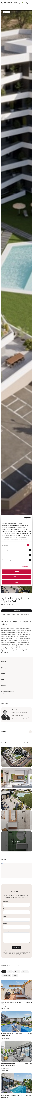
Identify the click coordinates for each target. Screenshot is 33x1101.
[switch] (29, 550)
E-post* (5, 916)
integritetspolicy (23, 953)
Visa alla (26, 743)
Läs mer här (16, 952)
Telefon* (5, 923)
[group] (16, 973)
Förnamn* (5, 901)
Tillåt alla (16, 571)
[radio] (3, 971)
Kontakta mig (16, 947)
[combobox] (23, 3)
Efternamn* (6, 909)
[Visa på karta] (16, 870)
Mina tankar (6, 931)
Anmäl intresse (16, 610)
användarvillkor (15, 954)
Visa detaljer (24, 566)
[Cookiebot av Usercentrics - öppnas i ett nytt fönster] (24, 517)
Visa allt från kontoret (23, 966)
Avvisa (16, 582)
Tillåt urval (16, 577)
